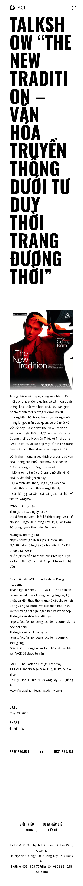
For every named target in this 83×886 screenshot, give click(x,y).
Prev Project (19, 751)
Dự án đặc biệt (53, 824)
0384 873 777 (31, 866)
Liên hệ (53, 829)
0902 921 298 (62, 866)
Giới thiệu (27, 824)
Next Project (63, 751)
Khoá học (32, 829)
